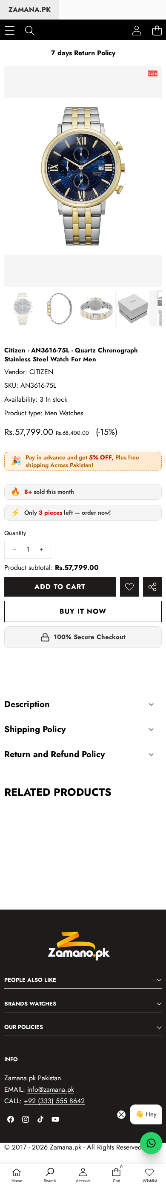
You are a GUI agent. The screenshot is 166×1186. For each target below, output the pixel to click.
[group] (22, 308)
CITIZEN (41, 372)
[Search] (29, 30)
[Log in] (136, 30)
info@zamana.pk (50, 1089)
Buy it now (83, 611)
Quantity (15, 533)
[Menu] (9, 30)
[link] (149, 1176)
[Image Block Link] (83, 950)
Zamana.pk (30, 9)
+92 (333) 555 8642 (54, 1101)
